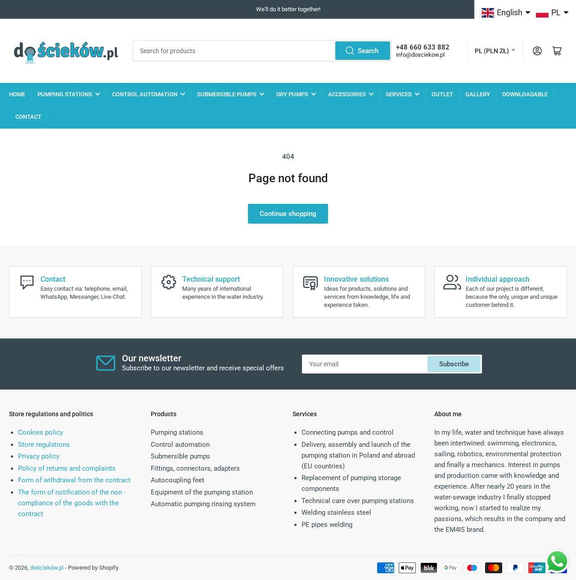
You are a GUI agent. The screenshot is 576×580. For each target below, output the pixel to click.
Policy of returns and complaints (67, 468)
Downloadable (525, 94)
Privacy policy (38, 456)
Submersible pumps (226, 94)
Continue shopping (288, 214)
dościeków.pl (46, 567)
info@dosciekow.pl (420, 54)
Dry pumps (292, 94)
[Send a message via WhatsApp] (557, 561)
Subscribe (454, 364)
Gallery (477, 94)
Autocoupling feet (177, 480)
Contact (28, 116)
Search (368, 51)
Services (399, 94)
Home (17, 94)
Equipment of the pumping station (202, 492)
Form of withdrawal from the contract (74, 480)
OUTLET (442, 94)
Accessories (347, 94)
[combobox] (262, 50)
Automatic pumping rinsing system (203, 504)
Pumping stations (64, 94)
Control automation (144, 94)
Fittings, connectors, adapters (195, 468)
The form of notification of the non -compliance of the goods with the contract (72, 503)
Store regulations (44, 445)
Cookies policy (40, 432)
